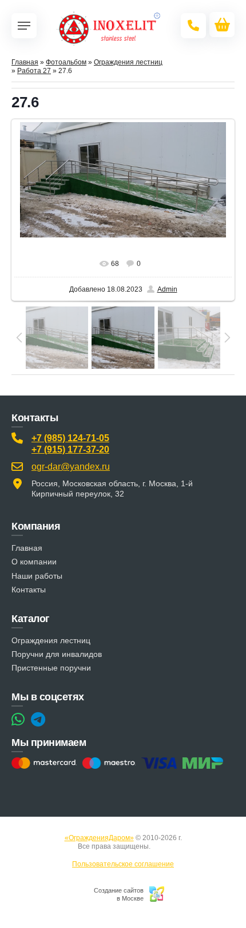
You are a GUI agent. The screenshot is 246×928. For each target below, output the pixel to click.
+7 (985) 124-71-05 (70, 438)
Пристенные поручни (51, 667)
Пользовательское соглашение (123, 864)
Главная (24, 62)
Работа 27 (34, 71)
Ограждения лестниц (128, 62)
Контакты (28, 589)
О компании (34, 561)
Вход (160, 846)
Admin (167, 289)
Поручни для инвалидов (56, 654)
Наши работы (36, 575)
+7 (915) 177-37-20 (70, 449)
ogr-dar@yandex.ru (70, 466)
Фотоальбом (66, 62)
